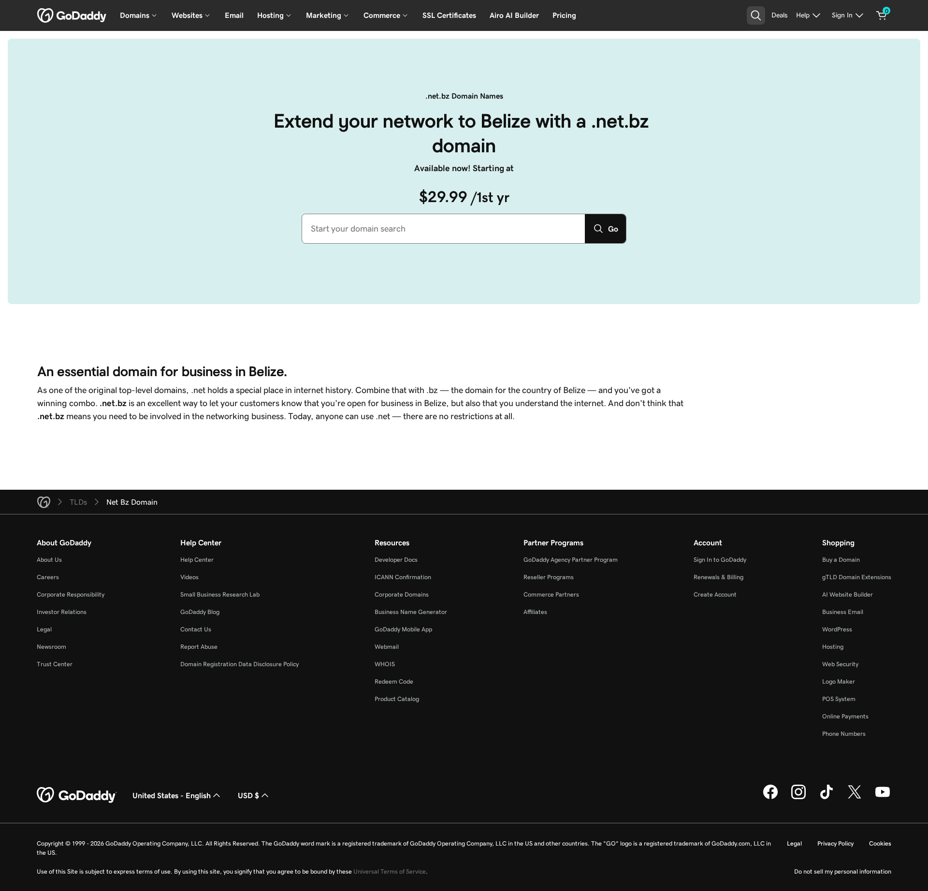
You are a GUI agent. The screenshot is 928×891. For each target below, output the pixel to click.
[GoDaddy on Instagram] (798, 798)
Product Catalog (397, 699)
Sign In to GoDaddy (720, 559)
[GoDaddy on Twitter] (854, 798)
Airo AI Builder (514, 15)
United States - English (171, 795)
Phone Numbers (844, 733)
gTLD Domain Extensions (856, 577)
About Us (49, 559)
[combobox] (443, 228)
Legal (44, 629)
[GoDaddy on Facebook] (770, 798)
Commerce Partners (551, 594)
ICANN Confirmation (403, 577)
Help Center (197, 559)
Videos (189, 577)
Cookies (880, 843)
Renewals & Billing (718, 577)
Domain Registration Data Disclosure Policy (239, 664)
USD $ (248, 795)
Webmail (387, 646)
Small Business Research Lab (220, 594)
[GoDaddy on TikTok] (826, 798)
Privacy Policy (835, 843)
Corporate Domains (402, 594)
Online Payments (845, 716)
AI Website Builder (847, 594)
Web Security (840, 664)
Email (234, 15)
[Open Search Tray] (756, 15)
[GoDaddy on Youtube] (882, 798)
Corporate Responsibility (70, 594)
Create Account (715, 594)
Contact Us (195, 629)
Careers (48, 577)
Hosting (832, 646)
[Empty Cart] (881, 15)
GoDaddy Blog (199, 612)
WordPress (837, 629)
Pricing (564, 15)
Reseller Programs (548, 577)
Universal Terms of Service (389, 871)
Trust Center (54, 664)
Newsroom (51, 646)
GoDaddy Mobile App (403, 629)
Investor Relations (62, 612)
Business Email (842, 612)
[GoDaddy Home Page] (77, 795)
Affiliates (535, 612)
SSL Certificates (449, 15)
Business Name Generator (411, 612)
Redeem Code (394, 681)
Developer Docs (396, 559)
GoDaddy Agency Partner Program (570, 559)
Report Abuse (199, 646)
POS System (839, 699)
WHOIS (385, 664)
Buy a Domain (841, 559)
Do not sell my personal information (842, 871)
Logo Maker (838, 681)
